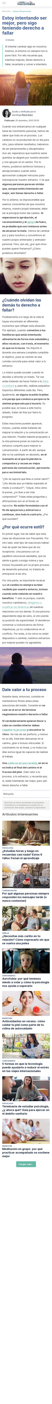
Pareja (5, 933)
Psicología (7, 848)
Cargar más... (26, 1164)
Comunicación (9, 890)
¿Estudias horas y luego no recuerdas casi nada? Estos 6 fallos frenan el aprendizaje (22, 854)
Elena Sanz (27, 115)
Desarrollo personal (22, 11)
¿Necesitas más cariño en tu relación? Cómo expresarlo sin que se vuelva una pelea (25, 939)
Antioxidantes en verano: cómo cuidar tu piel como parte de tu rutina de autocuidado (23, 1025)
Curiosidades (8, 976)
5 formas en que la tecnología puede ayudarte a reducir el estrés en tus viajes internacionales (25, 1067)
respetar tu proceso (14, 729)
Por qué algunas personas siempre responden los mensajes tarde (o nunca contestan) (25, 897)
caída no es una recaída (22, 763)
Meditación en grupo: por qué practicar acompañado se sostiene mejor (26, 1152)
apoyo (31, 222)
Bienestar (6, 11)
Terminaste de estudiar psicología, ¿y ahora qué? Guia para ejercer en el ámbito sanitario (25, 1110)
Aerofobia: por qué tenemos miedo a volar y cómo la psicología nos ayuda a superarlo (25, 982)
